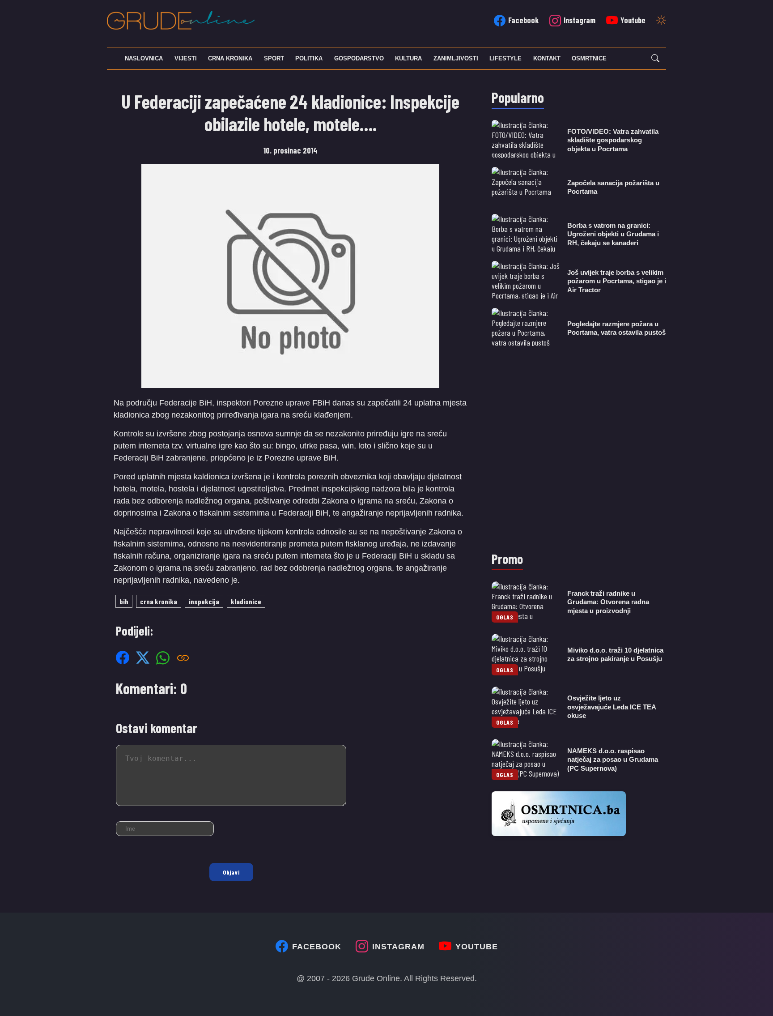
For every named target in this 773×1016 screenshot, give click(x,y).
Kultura (408, 58)
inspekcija (204, 601)
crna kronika (158, 601)
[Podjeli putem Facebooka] (122, 657)
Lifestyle (505, 58)
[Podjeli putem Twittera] (142, 657)
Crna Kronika (230, 58)
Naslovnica (144, 58)
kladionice (246, 601)
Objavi (231, 872)
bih (123, 601)
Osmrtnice (589, 58)
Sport (274, 58)
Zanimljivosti (455, 58)
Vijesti (185, 58)
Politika (309, 58)
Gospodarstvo (359, 58)
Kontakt (547, 58)
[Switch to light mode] (661, 21)
